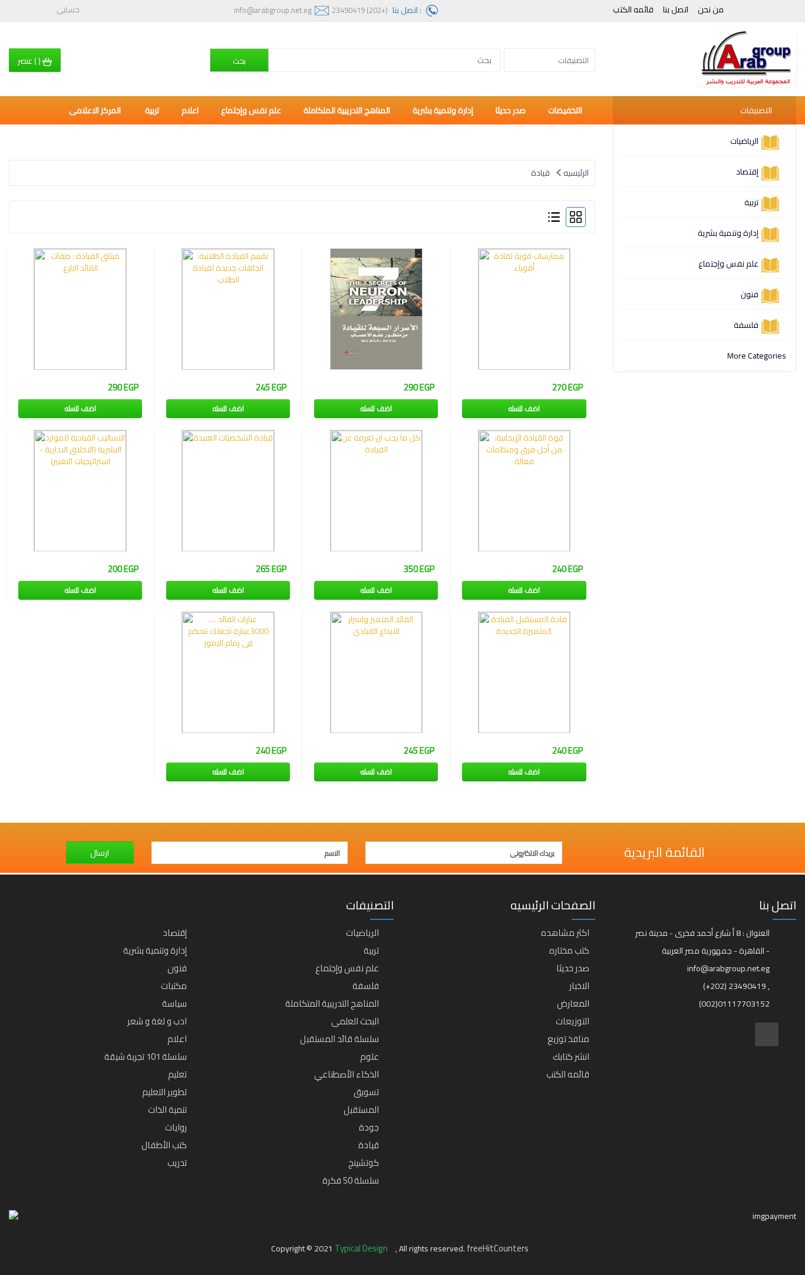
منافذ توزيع (568, 1038)
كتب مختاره (569, 950)
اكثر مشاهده (565, 932)
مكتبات (174, 985)
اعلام (190, 110)
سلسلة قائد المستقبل (339, 1038)
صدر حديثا (511, 110)
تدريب (177, 1162)
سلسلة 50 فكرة (350, 1180)
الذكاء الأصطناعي (346, 1074)
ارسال (99, 852)
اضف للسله (524, 408)
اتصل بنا (675, 9)
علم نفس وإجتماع (728, 263)
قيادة (540, 172)
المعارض (573, 1003)
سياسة (174, 1003)
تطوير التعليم (164, 1091)
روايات (176, 1127)
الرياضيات (744, 141)
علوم (369, 1056)
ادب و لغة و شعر (157, 1021)
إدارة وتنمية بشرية (728, 233)
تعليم (177, 1074)
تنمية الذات (167, 1109)
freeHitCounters (498, 1248)
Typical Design (362, 1248)
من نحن (711, 9)
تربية (751, 202)
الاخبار (579, 985)
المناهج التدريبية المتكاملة (346, 110)
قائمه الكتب (633, 9)
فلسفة (746, 325)
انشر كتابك (571, 1056)
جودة (369, 1127)
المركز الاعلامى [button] (96, 110)
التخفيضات (565, 110)
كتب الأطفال (164, 1145)
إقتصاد (747, 171)
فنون (749, 294)
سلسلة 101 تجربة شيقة (145, 1056)
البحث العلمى (355, 1021)
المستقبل (361, 1109)
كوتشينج (363, 1162)
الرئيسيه (576, 172)
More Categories (756, 355)
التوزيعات (572, 1021)
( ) (30, 61)
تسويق (366, 1091)
